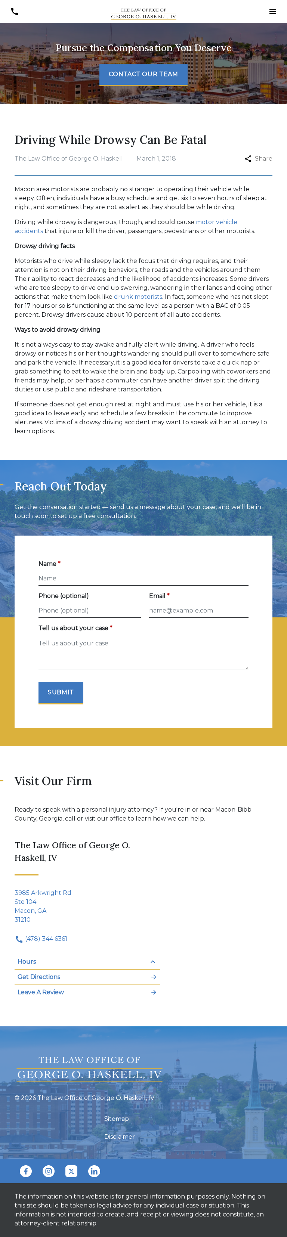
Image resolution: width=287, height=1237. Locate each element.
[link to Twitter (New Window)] (71, 1171)
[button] (272, 11)
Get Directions (39, 976)
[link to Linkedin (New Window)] (94, 1171)
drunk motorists (138, 296)
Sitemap (116, 1118)
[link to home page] (143, 11)
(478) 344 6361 (45, 938)
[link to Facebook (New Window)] (26, 1171)
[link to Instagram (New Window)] (49, 1171)
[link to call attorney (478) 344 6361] (14, 11)
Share (263, 158)
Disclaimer (119, 1136)
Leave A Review (41, 992)
